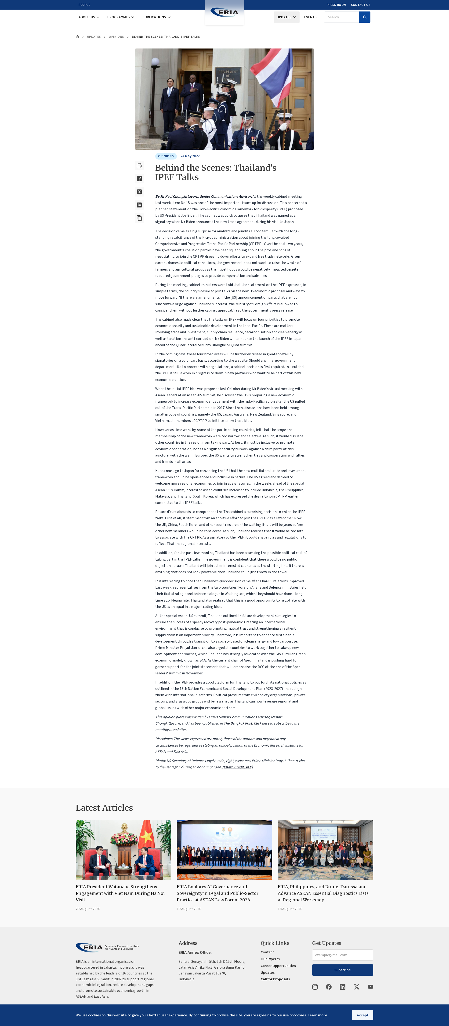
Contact (267, 952)
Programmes (118, 17)
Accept (363, 1015)
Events (310, 17)
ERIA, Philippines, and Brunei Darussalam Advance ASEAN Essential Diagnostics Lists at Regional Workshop (323, 893)
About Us (87, 17)
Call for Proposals (275, 979)
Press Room (336, 5)
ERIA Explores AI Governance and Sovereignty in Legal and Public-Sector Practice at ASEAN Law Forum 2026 (217, 893)
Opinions (116, 36)
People (84, 5)
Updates (284, 17)
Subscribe (342, 970)
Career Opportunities (278, 965)
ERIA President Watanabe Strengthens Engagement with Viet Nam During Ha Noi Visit (120, 893)
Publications (154, 17)
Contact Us (361, 5)
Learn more (317, 1015)
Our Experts (270, 959)
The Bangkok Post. (239, 723)
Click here (261, 723)
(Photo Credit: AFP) (237, 767)
